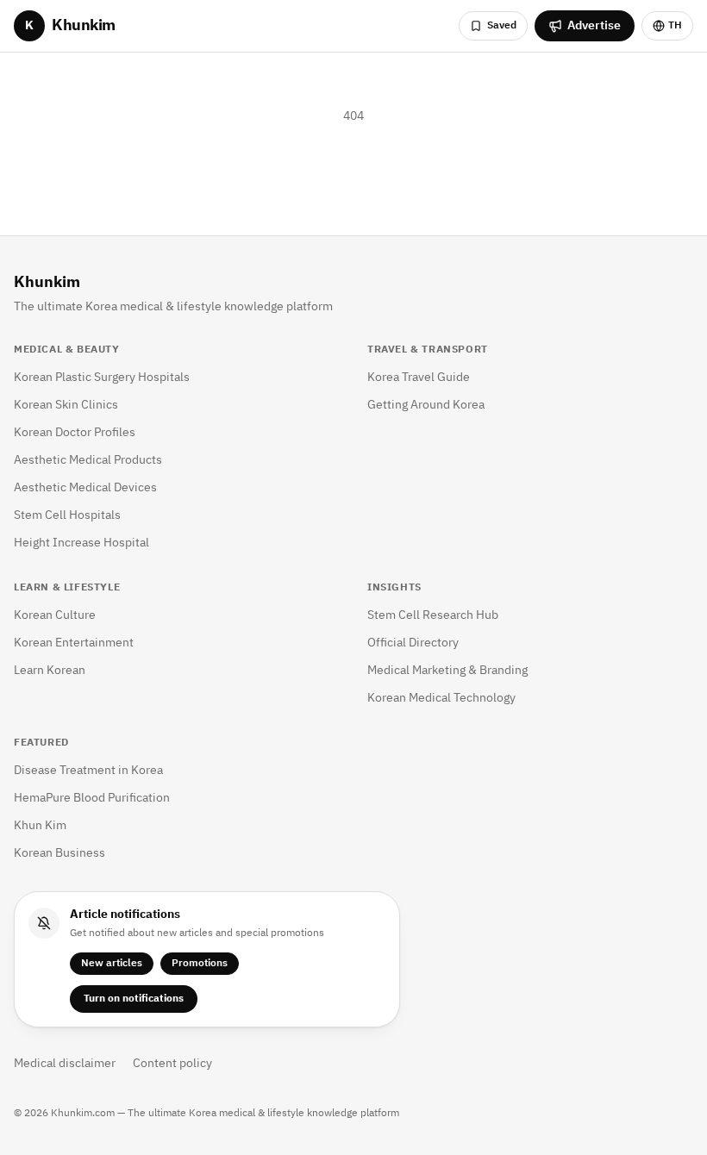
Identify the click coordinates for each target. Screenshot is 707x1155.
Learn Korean (49, 670)
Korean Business (59, 853)
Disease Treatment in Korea (88, 770)
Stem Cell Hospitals (67, 515)
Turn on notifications (134, 998)
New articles (111, 963)
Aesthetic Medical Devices (85, 487)
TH (675, 25)
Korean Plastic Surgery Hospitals (102, 377)
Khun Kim (40, 825)
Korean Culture (55, 615)
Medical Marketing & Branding (447, 670)
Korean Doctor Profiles (74, 432)
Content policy (172, 1063)
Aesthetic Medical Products (88, 460)
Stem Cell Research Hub (432, 615)
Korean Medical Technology (441, 698)
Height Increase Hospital (81, 543)
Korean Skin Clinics (66, 405)
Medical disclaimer (65, 1063)
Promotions (200, 963)
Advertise (594, 25)
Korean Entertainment (74, 642)
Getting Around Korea (426, 405)
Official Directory (413, 642)
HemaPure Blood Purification (92, 798)
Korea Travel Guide (418, 377)
